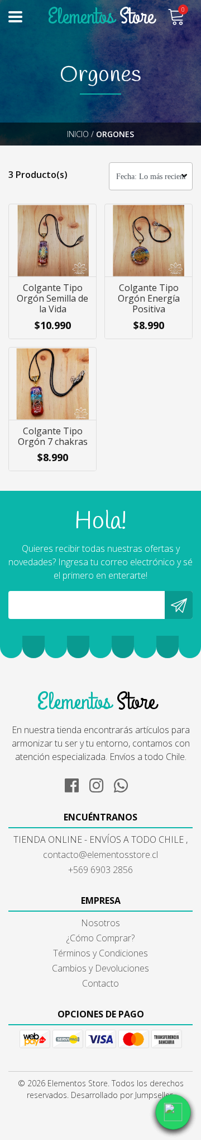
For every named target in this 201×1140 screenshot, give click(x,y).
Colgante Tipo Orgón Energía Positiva (149, 298)
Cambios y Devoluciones (100, 968)
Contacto (100, 983)
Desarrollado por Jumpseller (122, 1095)
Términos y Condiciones (100, 953)
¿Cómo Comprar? (100, 938)
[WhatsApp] (125, 783)
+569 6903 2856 (100, 870)
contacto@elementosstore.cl (100, 854)
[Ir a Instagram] (100, 783)
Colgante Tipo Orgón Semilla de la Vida (52, 298)
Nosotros (100, 923)
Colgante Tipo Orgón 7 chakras (53, 436)
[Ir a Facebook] (76, 783)
